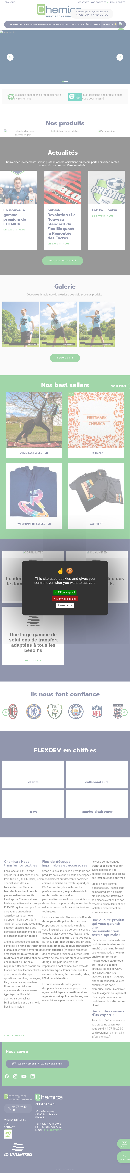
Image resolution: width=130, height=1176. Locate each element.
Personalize (65, 605)
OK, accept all (66, 592)
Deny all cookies (66, 598)
